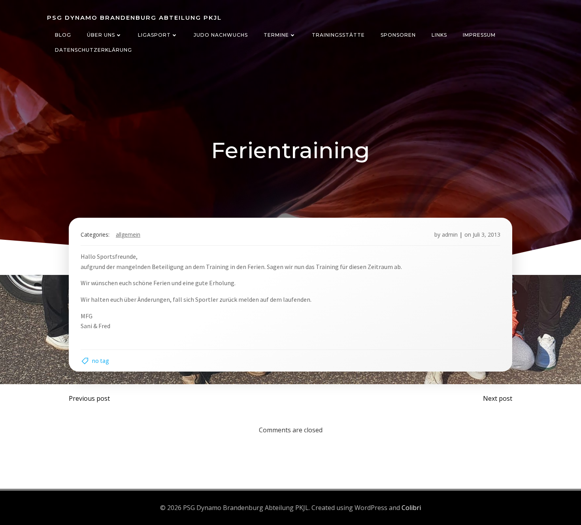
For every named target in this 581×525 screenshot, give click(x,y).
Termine (276, 35)
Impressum (479, 35)
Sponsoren (398, 35)
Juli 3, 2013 (486, 234)
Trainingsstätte (338, 35)
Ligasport (154, 35)
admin (450, 234)
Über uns (101, 35)
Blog (63, 35)
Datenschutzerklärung (93, 50)
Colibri (411, 507)
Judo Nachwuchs (221, 35)
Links (439, 35)
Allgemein (128, 234)
